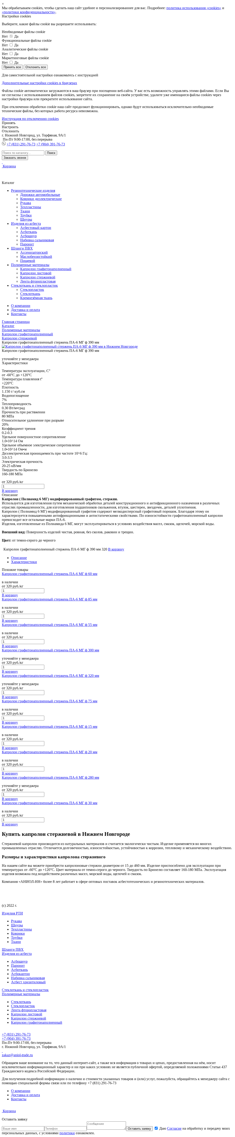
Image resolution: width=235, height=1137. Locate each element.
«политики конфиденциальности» (29, 12)
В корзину (10, 491)
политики (67, 1133)
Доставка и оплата (25, 310)
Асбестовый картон (35, 228)
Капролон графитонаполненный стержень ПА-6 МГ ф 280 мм (50, 777)
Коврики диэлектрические (41, 199)
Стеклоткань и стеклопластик (34, 285)
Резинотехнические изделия (33, 190)
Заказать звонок (15, 157)
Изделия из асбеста (26, 223)
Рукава (25, 203)
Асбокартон (20, 974)
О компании (20, 306)
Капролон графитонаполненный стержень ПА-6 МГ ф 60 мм (49, 574)
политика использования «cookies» (193, 8)
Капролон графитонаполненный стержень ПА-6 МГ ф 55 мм (49, 625)
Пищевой (27, 261)
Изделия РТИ (12, 913)
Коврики (18, 933)
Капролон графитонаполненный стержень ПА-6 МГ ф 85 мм (49, 599)
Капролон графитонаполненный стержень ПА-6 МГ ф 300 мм (50, 650)
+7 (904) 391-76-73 (50, 144)
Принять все (12, 67)
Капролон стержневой (37, 277)
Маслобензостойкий (36, 257)
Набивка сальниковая (37, 240)
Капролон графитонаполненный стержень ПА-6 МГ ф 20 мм (49, 752)
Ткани (25, 211)
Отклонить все (35, 67)
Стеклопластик (32, 290)
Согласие (174, 1128)
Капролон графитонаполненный (45, 269)
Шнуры (26, 219)
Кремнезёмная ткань (36, 298)
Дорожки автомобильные (40, 195)
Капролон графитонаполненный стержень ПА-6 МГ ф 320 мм (50, 676)
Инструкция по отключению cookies (30, 119)
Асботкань (28, 232)
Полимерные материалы (30, 265)
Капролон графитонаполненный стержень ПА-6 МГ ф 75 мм (49, 701)
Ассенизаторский (34, 252)
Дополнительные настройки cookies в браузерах (39, 83)
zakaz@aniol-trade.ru (17, 1055)
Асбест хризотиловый (28, 982)
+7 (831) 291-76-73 (21, 144)
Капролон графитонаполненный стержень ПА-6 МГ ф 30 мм (49, 803)
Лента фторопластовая (38, 281)
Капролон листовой (35, 273)
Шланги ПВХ (22, 248)
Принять (8, 123)
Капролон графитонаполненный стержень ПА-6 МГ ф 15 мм (49, 726)
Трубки (26, 215)
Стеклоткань (30, 294)
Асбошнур (28, 236)
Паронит (27, 244)
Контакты (18, 314)
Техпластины (30, 207)
